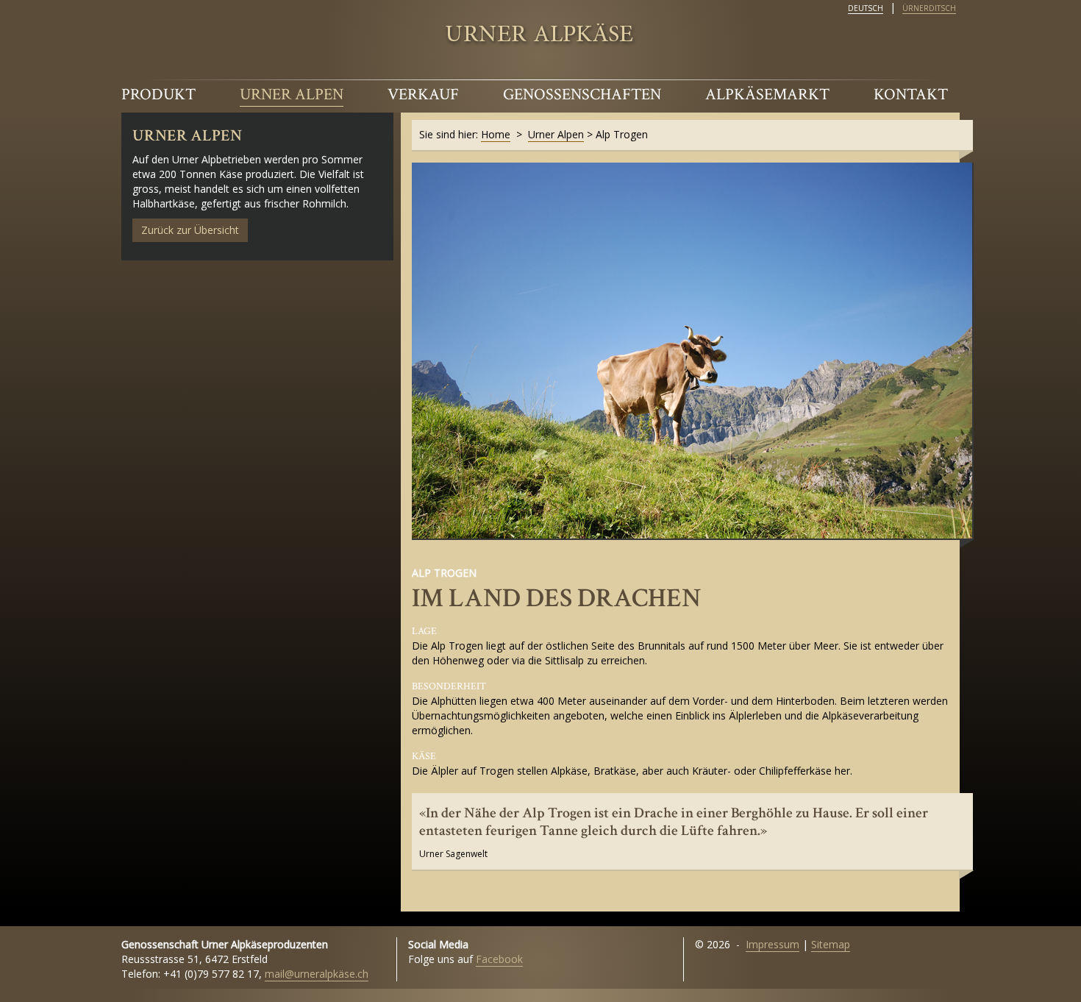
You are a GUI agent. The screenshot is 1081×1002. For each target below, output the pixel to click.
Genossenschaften (582, 94)
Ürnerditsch (929, 8)
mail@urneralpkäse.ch (316, 974)
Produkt (158, 94)
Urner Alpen (291, 94)
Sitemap (830, 944)
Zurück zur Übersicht (190, 230)
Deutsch (865, 8)
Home (495, 134)
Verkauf (423, 94)
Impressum (772, 944)
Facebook (499, 959)
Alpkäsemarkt (767, 94)
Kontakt (911, 94)
